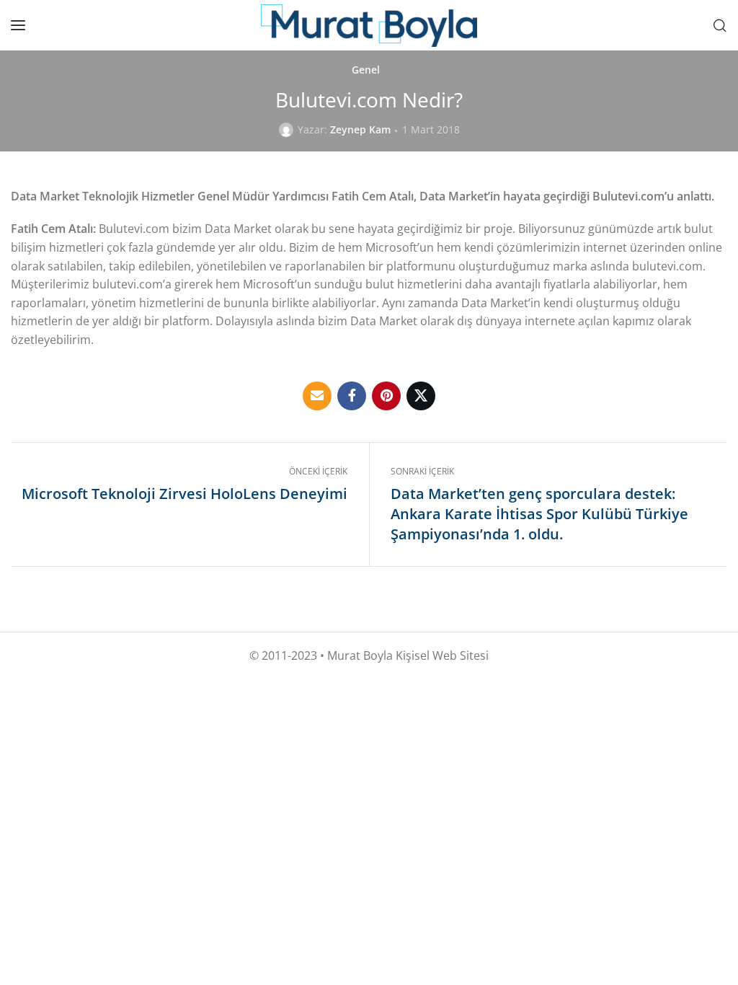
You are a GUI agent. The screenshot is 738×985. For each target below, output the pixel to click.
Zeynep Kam (360, 129)
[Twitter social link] (420, 395)
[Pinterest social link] (386, 395)
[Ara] (720, 25)
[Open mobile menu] (18, 25)
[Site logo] (369, 25)
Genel (366, 70)
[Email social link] (317, 395)
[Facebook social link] (351, 395)
